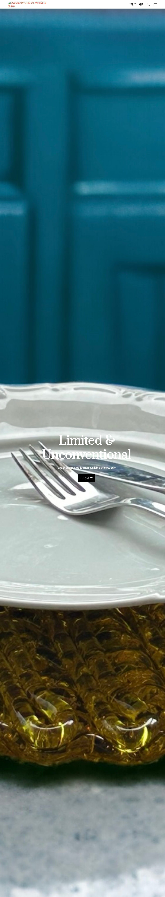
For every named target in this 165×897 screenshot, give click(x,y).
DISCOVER (86, 471)
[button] (133, 4)
